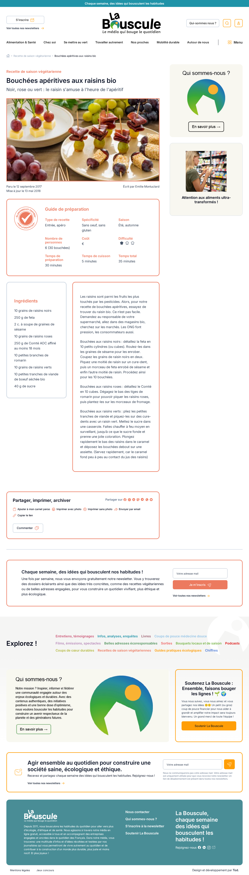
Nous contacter (137, 812)
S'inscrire (22, 20)
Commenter (25, 528)
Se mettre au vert (75, 42)
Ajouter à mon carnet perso (33, 509)
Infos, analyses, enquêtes (118, 636)
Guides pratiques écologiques (178, 650)
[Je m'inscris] (229, 764)
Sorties (166, 643)
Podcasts (232, 643)
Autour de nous (198, 42)
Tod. (236, 870)
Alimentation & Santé (21, 42)
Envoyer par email (129, 509)
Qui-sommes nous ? (202, 23)
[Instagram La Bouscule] (129, 500)
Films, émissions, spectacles (78, 643)
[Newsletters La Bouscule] (213, 847)
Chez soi (50, 42)
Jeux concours (45, 870)
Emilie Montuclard (147, 186)
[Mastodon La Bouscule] (138, 500)
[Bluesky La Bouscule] (151, 500)
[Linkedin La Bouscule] (134, 500)
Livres (146, 636)
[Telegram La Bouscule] (142, 500)
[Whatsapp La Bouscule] (147, 500)
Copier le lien (25, 515)
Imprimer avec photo (69, 509)
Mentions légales (20, 870)
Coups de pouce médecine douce (180, 636)
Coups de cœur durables (75, 650)
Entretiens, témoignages (75, 636)
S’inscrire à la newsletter (144, 826)
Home (8, 56)
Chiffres (211, 650)
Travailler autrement (109, 42)
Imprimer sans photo (100, 509)
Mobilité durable (168, 42)
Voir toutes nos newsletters (23, 28)
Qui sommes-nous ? (141, 819)
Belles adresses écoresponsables (130, 643)
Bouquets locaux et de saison (199, 643)
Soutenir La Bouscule (209, 726)
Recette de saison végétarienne (32, 55)
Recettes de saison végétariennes (124, 650)
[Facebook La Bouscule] (125, 500)
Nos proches (140, 42)
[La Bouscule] (131, 23)
